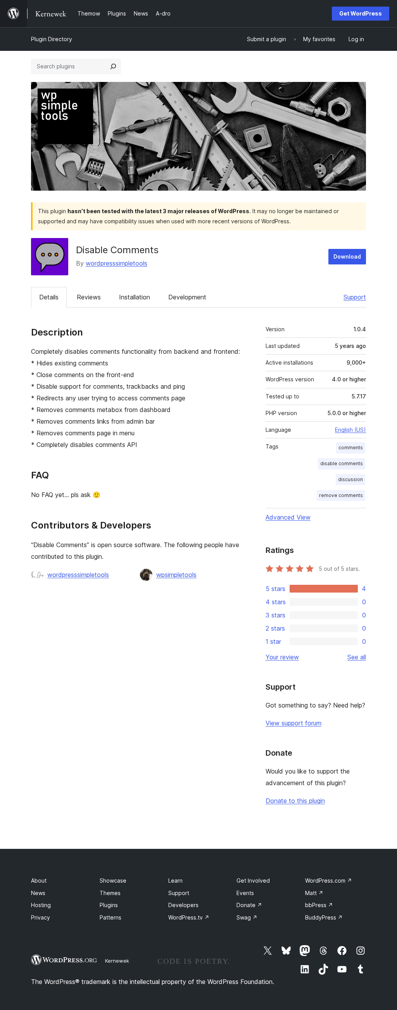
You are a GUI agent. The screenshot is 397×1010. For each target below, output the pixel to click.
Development (187, 297)
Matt (314, 893)
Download (347, 256)
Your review (282, 657)
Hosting (41, 905)
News (38, 893)
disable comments (341, 463)
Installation (134, 297)
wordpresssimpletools (116, 263)
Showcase (113, 880)
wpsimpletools (176, 575)
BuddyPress (324, 917)
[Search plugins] (113, 66)
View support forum (293, 723)
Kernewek (117, 961)
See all (356, 657)
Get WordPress (360, 13)
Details (49, 297)
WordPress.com (328, 880)
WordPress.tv (188, 917)
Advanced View (288, 517)
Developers (183, 905)
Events (245, 893)
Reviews (89, 297)
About (39, 880)
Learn (175, 880)
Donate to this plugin (295, 801)
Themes (110, 893)
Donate (249, 905)
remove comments (341, 495)
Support (354, 297)
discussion (350, 479)
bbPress (319, 905)
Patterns (110, 917)
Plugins (109, 905)
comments (350, 447)
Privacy (40, 917)
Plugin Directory (51, 39)
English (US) (350, 429)
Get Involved (253, 880)
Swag (246, 917)
